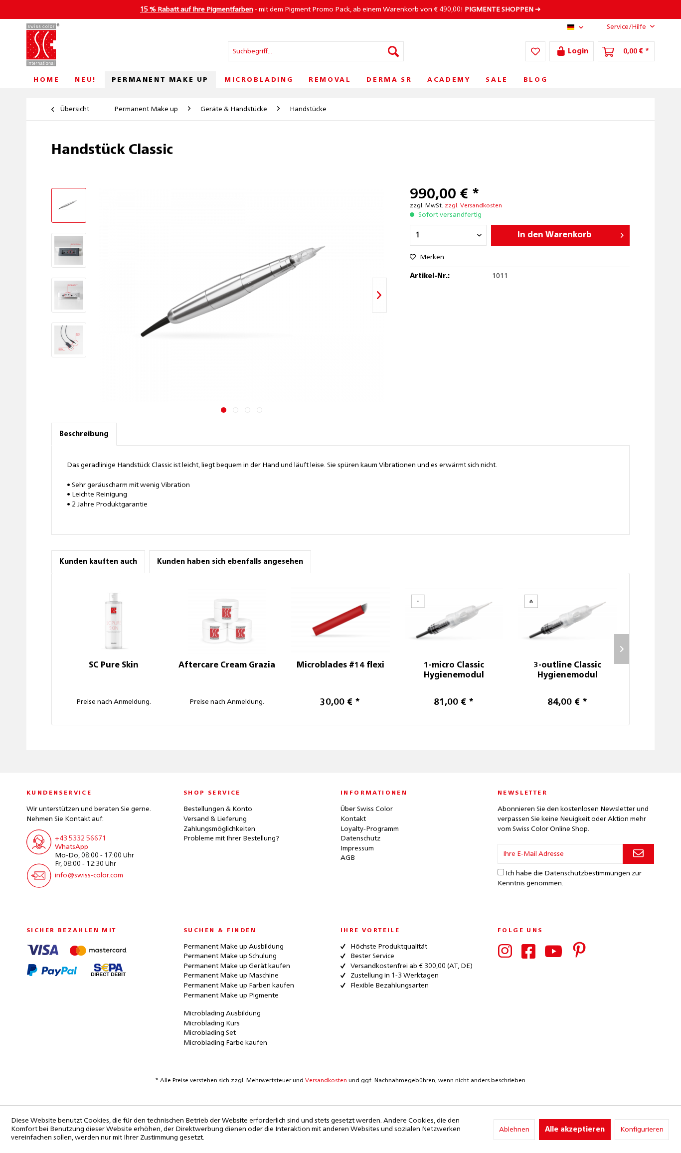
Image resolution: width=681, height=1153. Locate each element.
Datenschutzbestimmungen (587, 873)
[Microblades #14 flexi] (340, 621)
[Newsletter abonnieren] (638, 854)
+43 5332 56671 (80, 838)
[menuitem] (316, 51)
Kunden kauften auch (98, 561)
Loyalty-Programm (369, 828)
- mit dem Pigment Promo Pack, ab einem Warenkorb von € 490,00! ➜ (340, 9)
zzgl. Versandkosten (473, 206)
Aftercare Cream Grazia (226, 665)
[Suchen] (393, 51)
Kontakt (353, 819)
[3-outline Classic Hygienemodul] (567, 621)
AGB (347, 857)
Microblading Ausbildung (222, 1013)
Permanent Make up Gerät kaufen (236, 966)
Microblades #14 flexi (340, 665)
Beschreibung (84, 434)
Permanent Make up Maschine (231, 975)
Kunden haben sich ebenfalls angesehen (230, 561)
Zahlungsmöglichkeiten (219, 828)
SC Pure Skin (114, 665)
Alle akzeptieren (575, 1129)
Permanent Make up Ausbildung (233, 946)
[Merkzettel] (535, 51)
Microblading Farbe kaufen (225, 1042)
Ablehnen (514, 1129)
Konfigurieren (642, 1129)
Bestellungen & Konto (217, 809)
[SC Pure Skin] (113, 621)
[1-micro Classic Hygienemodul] (454, 621)
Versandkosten (326, 1081)
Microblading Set (209, 1032)
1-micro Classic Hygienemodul (454, 670)
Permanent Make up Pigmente (231, 995)
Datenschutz (360, 838)
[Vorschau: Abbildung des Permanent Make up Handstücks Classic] (68, 205)
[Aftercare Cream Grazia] (227, 621)
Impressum (357, 848)
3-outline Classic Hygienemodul (567, 670)
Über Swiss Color (366, 809)
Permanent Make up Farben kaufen (238, 985)
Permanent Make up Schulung (230, 956)
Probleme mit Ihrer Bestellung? (231, 838)
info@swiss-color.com (89, 875)
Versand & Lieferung (215, 819)
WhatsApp (71, 846)
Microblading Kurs (211, 1023)
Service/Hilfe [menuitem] (626, 26)
